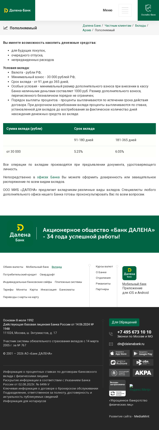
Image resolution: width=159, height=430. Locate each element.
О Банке (101, 272)
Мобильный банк (37, 266)
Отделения (103, 277)
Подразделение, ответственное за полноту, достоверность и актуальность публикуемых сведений (47, 395)
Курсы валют (104, 266)
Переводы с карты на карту (21, 297)
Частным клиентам (118, 25)
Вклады (140, 25)
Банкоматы (67, 289)
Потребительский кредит (20, 274)
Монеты (21, 289)
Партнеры (102, 289)
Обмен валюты (13, 266)
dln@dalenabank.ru (130, 344)
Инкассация (49, 289)
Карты (34, 289)
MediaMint (141, 416)
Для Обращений (124, 322)
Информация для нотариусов (24, 401)
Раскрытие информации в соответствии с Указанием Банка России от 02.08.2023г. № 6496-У (46, 382)
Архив (87, 30)
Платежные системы (68, 281)
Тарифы (8, 289)
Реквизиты (103, 283)
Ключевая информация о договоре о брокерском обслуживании (50, 388)
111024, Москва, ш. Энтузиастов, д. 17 (30, 333)
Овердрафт (47, 274)
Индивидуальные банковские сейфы (27, 281)
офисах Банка (48, 177)
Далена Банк (92, 25)
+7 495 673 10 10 (134, 332)
